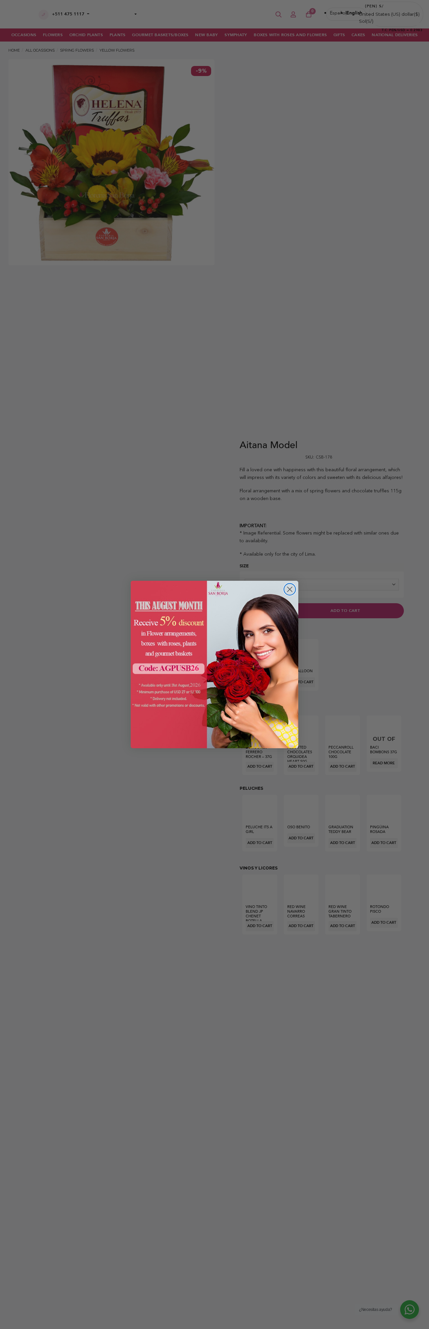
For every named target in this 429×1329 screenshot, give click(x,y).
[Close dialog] (290, 589)
